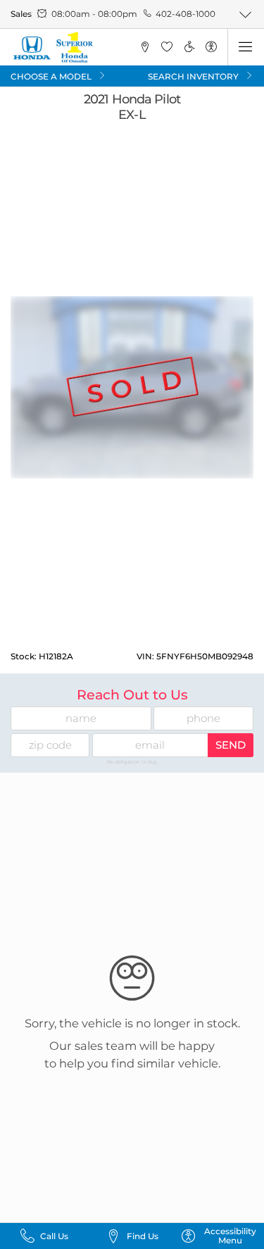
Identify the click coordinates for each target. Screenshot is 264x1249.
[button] (145, 47)
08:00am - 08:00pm (94, 13)
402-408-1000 (185, 13)
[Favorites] (167, 47)
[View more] (245, 14)
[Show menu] (245, 47)
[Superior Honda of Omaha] (52, 47)
